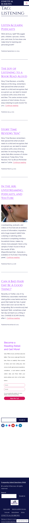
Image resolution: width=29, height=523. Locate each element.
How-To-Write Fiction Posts (11, 471)
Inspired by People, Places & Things (14, 452)
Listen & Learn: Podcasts (12, 27)
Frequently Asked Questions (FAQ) (13, 482)
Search (3, 416)
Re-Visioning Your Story (10, 473)
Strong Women (6, 463)
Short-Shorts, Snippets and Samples (14, 454)
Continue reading (11, 106)
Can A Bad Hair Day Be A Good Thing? (12, 285)
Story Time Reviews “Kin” (10, 131)
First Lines (4, 460)
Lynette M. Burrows (7, 2)
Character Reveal (8, 449)
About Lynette (6, 430)
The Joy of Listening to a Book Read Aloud (14, 72)
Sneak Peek (6, 457)
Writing (3, 465)
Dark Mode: (21, 521)
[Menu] (26, 3)
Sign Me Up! (14, 398)
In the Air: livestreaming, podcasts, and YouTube (12, 192)
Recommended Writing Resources (14, 468)
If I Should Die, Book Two (10, 446)
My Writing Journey (9, 433)
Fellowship (6, 438)
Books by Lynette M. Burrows (11, 435)
